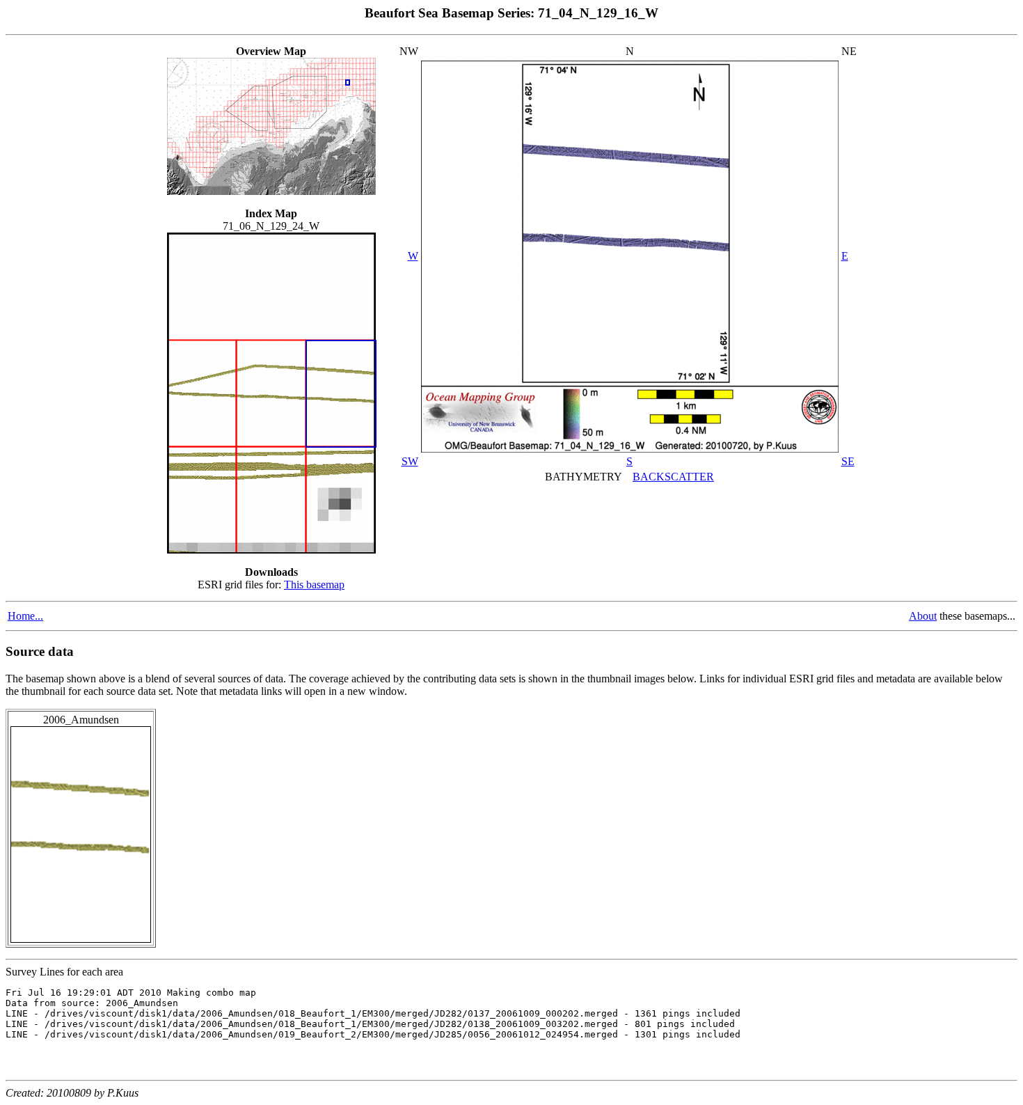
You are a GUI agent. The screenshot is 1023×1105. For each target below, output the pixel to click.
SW (410, 461)
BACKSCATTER (673, 477)
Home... (25, 616)
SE (848, 461)
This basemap (314, 584)
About (923, 616)
